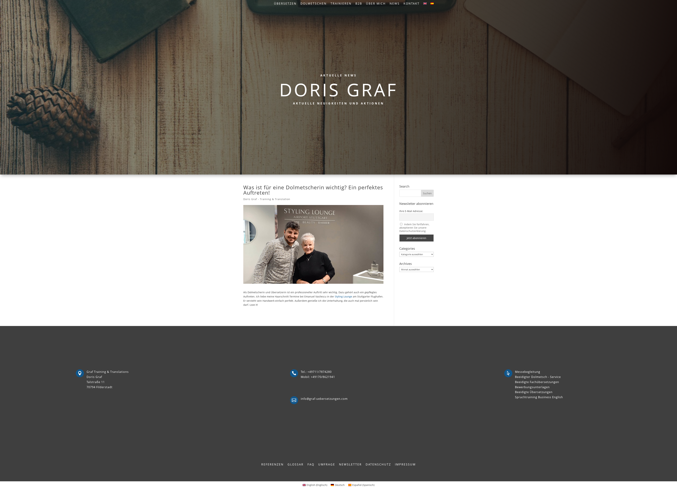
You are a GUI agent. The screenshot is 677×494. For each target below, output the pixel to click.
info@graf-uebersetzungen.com (324, 399)
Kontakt (412, 3)
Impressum (405, 464)
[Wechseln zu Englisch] (425, 4)
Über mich (376, 3)
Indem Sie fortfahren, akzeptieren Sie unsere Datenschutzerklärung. (414, 228)
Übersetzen (285, 3)
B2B (358, 3)
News (395, 3)
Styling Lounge (343, 296)
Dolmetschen (313, 3)
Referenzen (272, 464)
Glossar (296, 464)
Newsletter (350, 464)
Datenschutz (378, 464)
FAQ (310, 464)
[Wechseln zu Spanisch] (432, 4)
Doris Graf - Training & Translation (266, 199)
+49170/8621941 (323, 377)
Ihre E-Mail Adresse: (411, 211)
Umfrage (326, 464)
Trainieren (341, 3)
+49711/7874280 (319, 372)
